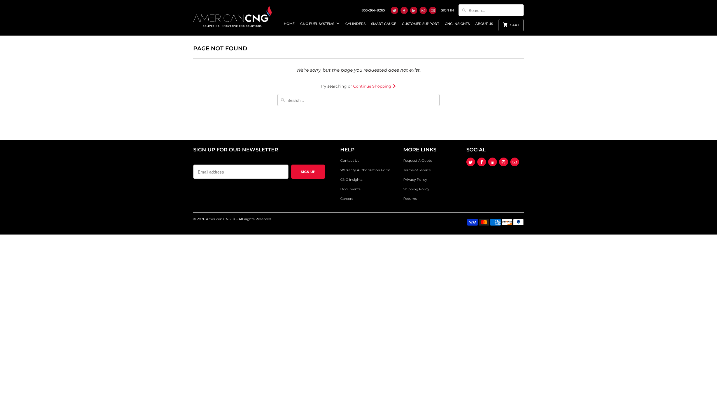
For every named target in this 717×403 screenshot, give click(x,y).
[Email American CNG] (432, 10)
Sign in (447, 10)
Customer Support (420, 24)
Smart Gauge (383, 24)
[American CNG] (232, 15)
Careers (346, 198)
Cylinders (355, 24)
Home (289, 24)
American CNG (218, 219)
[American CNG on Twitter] (394, 10)
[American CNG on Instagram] (423, 10)
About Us (484, 24)
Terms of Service (417, 170)
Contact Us (349, 160)
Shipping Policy (416, 189)
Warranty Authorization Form (365, 170)
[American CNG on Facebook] (404, 10)
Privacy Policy (415, 179)
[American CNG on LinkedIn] (413, 10)
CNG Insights (457, 24)
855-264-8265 (373, 10)
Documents (350, 189)
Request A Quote (417, 160)
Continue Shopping (372, 86)
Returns (410, 198)
